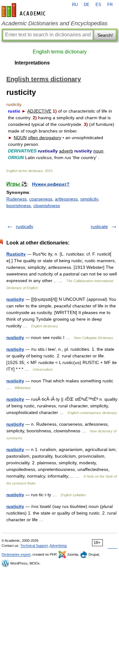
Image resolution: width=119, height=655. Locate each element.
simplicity (89, 198)
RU (75, 5)
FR (110, 5)
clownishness (46, 205)
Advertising (58, 545)
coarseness (40, 198)
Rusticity (16, 253)
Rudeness (16, 198)
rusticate (99, 226)
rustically (24, 226)
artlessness (66, 198)
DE (86, 5)
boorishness (18, 205)
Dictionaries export (16, 554)
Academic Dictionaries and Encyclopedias (55, 23)
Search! (105, 35)
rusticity (15, 299)
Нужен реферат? (50, 184)
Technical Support (34, 545)
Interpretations (32, 62)
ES (98, 5)
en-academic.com (24, 10)
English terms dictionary (60, 51)
